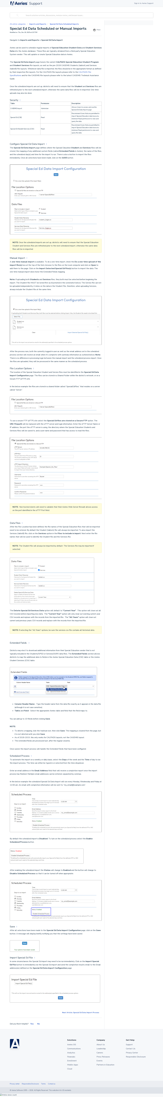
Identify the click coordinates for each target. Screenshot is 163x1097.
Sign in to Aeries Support (143, 3)
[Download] (77, 536)
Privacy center (15, 1084)
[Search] (17, 15)
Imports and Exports (37, 24)
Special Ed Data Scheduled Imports (64, 24)
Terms (43, 1084)
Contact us (51, 1084)
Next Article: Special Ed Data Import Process (80, 1012)
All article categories (18, 24)
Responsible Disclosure (30, 1084)
